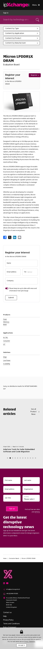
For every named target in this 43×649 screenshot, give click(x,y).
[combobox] (21, 29)
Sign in (5, 13)
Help (5, 616)
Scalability (6, 364)
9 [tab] (27, 458)
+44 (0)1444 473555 (12, 594)
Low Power (6, 360)
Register (34, 75)
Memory (6, 322)
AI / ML (5, 337)
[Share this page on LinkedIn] (15, 237)
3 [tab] (12, 458)
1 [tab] (7, 458)
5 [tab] (17, 458)
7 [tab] (22, 458)
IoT (4, 344)
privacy (37, 512)
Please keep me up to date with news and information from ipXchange (23, 289)
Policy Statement (9, 627)
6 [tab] (20, 458)
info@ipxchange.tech (13, 589)
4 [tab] (15, 458)
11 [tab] (32, 458)
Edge (5, 357)
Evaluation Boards (14, 558)
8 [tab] (25, 458)
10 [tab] (30, 458)
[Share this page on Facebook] (5, 237)
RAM (5, 325)
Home (5, 558)
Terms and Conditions (11, 624)
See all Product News (33, 411)
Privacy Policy (8, 620)
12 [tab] (35, 458)
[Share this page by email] (20, 237)
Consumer (6, 341)
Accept (20, 645)
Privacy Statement (29, 641)
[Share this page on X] (10, 237)
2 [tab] (10, 458)
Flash (5, 319)
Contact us (7, 612)
